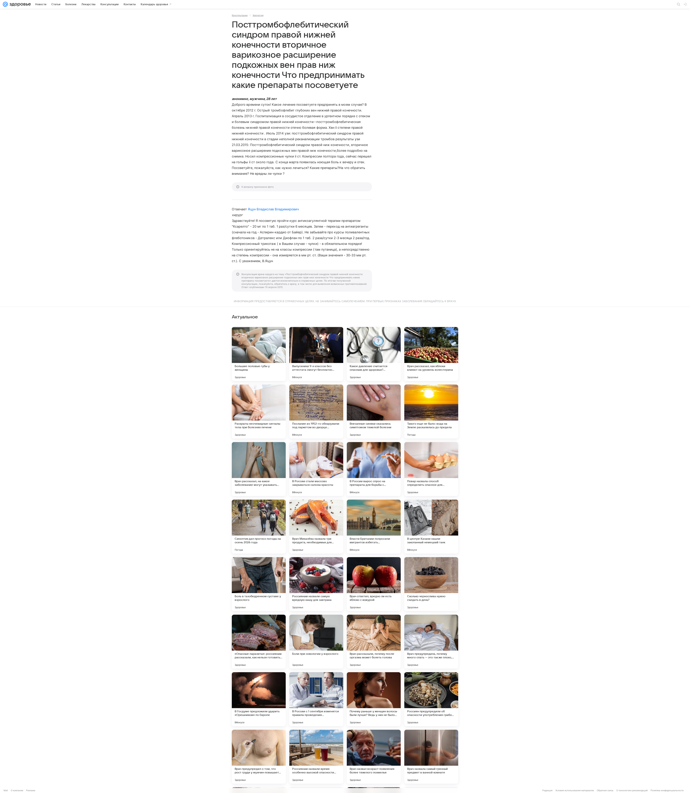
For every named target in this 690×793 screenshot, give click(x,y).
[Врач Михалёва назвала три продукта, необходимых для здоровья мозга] (316, 527)
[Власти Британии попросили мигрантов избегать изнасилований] (374, 527)
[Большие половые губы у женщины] (259, 354)
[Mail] (5, 4)
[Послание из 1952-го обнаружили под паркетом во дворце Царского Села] (316, 411)
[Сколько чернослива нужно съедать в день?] (431, 584)
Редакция (547, 790)
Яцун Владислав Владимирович (273, 209)
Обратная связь (605, 790)
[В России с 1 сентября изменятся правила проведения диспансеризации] (316, 699)
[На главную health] (19, 4)
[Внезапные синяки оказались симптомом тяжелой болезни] (374, 411)
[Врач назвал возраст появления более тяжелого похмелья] (374, 757)
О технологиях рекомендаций (632, 790)
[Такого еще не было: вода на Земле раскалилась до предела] (431, 411)
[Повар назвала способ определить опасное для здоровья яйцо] (431, 469)
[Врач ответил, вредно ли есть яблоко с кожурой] (374, 584)
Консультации (240, 15)
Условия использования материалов (574, 790)
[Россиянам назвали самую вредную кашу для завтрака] (316, 584)
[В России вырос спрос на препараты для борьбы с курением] (374, 469)
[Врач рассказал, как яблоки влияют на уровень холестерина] (431, 354)
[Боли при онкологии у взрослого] (316, 642)
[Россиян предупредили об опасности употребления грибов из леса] (431, 699)
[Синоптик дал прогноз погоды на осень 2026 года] (259, 527)
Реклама (30, 790)
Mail (6, 790)
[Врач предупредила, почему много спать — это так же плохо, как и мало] (431, 642)
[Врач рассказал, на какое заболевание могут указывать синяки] (259, 469)
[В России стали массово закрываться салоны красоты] (316, 469)
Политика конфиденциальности (667, 790)
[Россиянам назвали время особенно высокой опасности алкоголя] (316, 757)
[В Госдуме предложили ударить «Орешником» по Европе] (259, 699)
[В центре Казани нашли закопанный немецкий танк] (431, 527)
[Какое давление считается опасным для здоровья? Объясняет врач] (374, 354)
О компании (17, 790)
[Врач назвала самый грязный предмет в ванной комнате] (431, 757)
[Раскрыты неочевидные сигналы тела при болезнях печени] (259, 411)
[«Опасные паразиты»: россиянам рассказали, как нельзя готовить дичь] (259, 642)
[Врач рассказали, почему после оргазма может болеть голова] (374, 642)
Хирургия (258, 15)
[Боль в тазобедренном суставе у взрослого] (259, 584)
